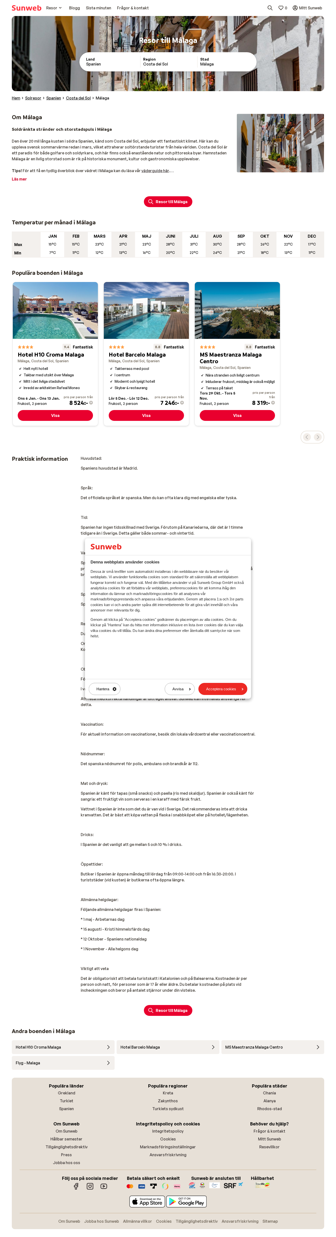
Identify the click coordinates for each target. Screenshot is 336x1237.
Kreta (168, 1092)
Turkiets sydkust (168, 1108)
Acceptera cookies (221, 689)
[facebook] (76, 1188)
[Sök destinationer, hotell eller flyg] (270, 8)
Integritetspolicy (167, 1131)
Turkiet (66, 1100)
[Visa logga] (142, 1188)
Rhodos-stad (269, 1108)
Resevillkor (269, 1146)
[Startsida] (26, 8)
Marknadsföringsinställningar (168, 1146)
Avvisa (177, 689)
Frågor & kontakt (269, 1131)
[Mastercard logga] (130, 1188)
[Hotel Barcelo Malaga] (146, 354)
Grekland (66, 1092)
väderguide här (155, 170)
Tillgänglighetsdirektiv (67, 1146)
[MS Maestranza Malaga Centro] (237, 354)
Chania (269, 1092)
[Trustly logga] (153, 1188)
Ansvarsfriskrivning (168, 1154)
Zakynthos (168, 1100)
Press (66, 1154)
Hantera (102, 689)
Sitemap (270, 1221)
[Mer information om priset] (91, 403)
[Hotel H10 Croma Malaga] (55, 354)
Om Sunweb (66, 1131)
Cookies (168, 1139)
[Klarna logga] (177, 1188)
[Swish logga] (165, 1188)
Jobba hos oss (66, 1162)
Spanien (66, 1108)
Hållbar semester (66, 1139)
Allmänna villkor (137, 1221)
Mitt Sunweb (269, 1139)
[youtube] (104, 1188)
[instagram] (90, 1188)
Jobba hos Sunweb (101, 1221)
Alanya (269, 1100)
